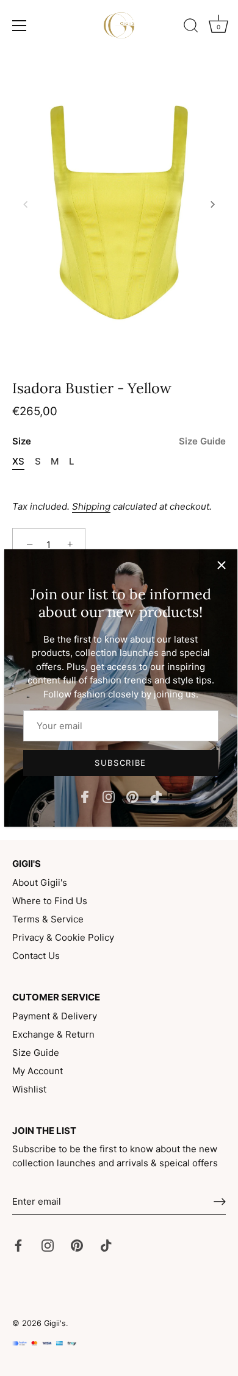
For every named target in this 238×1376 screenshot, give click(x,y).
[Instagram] (109, 796)
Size (119, 441)
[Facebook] (85, 796)
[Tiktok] (156, 796)
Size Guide (202, 441)
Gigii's (55, 1323)
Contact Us (36, 955)
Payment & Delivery (54, 1016)
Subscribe (120, 763)
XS (18, 461)
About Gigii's (39, 882)
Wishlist (29, 1089)
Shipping (91, 506)
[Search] (191, 27)
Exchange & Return (53, 1034)
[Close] (221, 565)
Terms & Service (48, 919)
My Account (37, 1071)
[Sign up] (220, 1202)
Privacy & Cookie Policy (63, 937)
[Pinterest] (132, 796)
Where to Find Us (49, 901)
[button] (25, 204)
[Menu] (19, 25)
